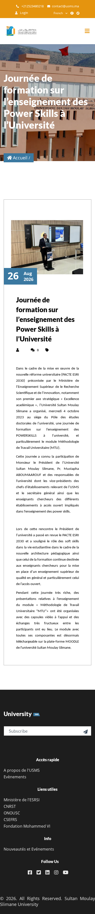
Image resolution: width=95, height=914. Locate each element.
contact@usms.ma (65, 6)
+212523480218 (32, 6)
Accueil (20, 158)
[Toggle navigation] (89, 31)
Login (23, 13)
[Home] (18, 31)
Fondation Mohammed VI (27, 826)
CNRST (10, 806)
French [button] (58, 13)
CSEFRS (10, 819)
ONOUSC (12, 813)
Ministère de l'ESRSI (21, 799)
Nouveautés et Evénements (29, 849)
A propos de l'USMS (22, 770)
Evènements (15, 777)
